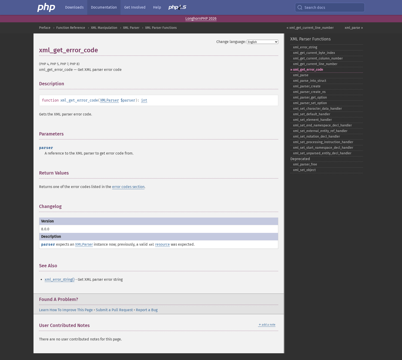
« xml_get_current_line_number (310, 28)
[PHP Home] (46, 7)
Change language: (231, 42)
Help (157, 7)
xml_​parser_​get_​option (310, 97)
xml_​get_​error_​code (308, 70)
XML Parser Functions (161, 28)
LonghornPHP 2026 (201, 18)
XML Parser (131, 28)
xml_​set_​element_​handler (312, 120)
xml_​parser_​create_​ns (309, 92)
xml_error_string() (59, 279)
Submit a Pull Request (114, 310)
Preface (44, 28)
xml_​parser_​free (305, 164)
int (144, 100)
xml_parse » (354, 28)
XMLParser (109, 100)
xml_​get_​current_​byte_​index (314, 53)
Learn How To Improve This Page (66, 310)
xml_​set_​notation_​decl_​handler (316, 137)
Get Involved (135, 7)
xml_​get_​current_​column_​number (318, 58)
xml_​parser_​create (307, 86)
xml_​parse (300, 75)
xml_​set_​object (304, 170)
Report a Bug (146, 310)
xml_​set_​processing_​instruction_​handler (323, 142)
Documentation (104, 7)
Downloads (74, 7)
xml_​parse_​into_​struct (309, 81)
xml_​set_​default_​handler (311, 114)
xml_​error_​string (305, 47)
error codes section (128, 187)
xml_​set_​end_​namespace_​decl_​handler (322, 125)
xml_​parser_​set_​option (310, 103)
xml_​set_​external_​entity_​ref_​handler (320, 131)
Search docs (315, 7)
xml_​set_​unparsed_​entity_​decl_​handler (322, 153)
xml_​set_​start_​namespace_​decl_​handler (323, 148)
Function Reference (70, 28)
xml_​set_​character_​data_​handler (317, 109)
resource (162, 244)
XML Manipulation (104, 28)
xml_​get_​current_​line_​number (315, 64)
